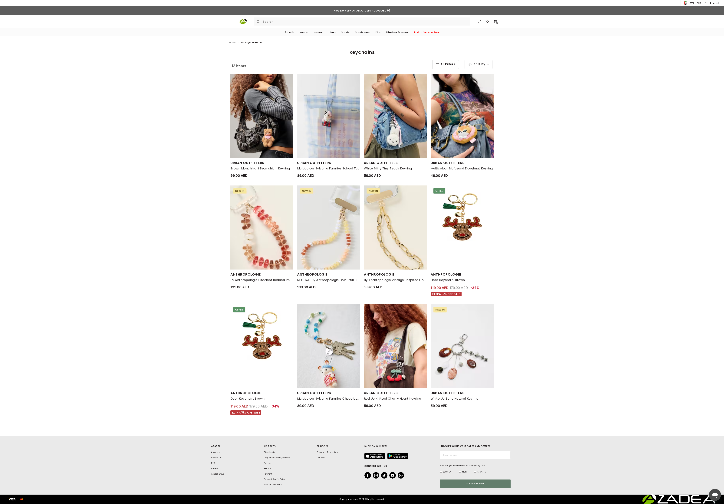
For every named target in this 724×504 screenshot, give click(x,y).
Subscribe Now (475, 484)
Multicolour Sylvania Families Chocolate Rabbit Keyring (328, 398)
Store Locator (269, 452)
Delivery (268, 463)
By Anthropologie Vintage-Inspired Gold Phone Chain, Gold (395, 280)
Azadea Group (217, 474)
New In (304, 32)
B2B (213, 463)
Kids (378, 32)
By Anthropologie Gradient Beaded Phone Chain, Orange (261, 280)
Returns (267, 468)
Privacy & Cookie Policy (274, 479)
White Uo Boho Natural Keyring (455, 398)
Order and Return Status (328, 452)
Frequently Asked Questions (277, 458)
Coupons (321, 458)
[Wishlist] (487, 21)
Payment (268, 474)
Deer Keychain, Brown (448, 280)
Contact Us (216, 458)
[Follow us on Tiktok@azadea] (383, 475)
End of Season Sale (426, 32)
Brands (289, 32)
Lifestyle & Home (397, 32)
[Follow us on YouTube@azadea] (391, 475)
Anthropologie (245, 274)
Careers (214, 468)
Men (333, 32)
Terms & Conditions (272, 484)
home (232, 42)
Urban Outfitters (247, 162)
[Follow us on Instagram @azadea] (375, 475)
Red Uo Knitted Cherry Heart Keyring (392, 398)
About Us (215, 452)
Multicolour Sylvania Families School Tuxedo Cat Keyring (328, 168)
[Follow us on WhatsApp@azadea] (399, 475)
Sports (345, 32)
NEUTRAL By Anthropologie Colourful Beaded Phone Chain (328, 280)
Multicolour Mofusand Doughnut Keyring (462, 168)
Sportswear (362, 32)
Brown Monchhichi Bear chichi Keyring (260, 168)
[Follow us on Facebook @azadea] (366, 475)
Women (319, 32)
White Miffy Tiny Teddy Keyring (388, 168)
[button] (496, 21)
